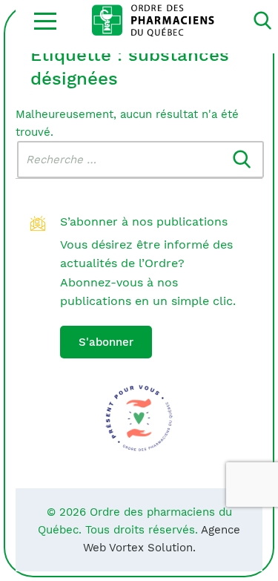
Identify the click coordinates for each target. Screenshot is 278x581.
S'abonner (106, 342)
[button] (45, 21)
